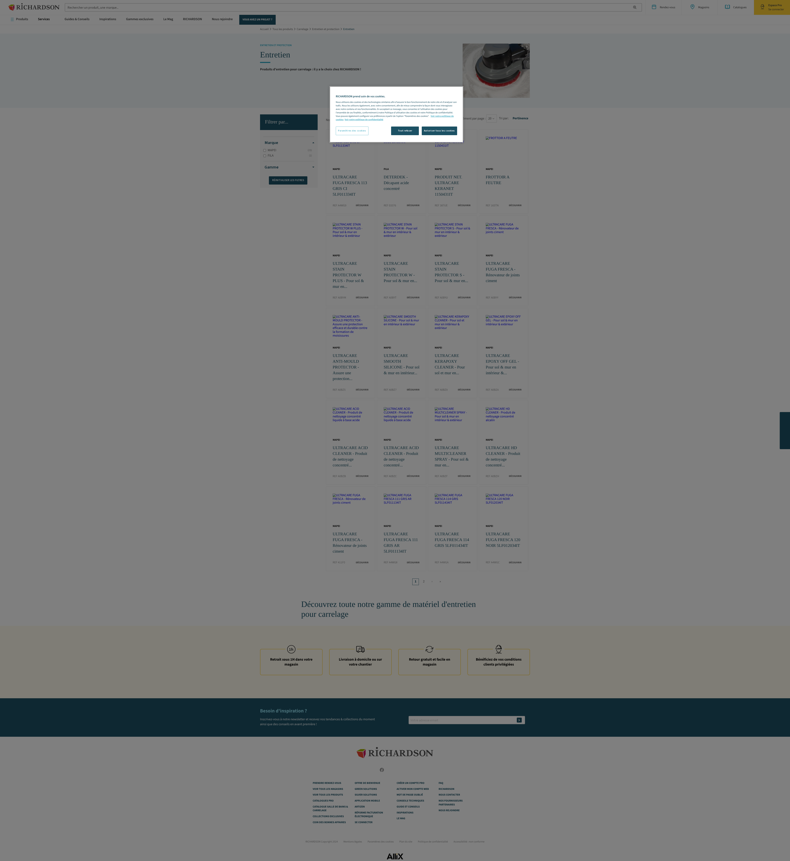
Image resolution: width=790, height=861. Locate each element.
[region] (396, 114)
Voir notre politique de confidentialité (364, 119)
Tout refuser (405, 130)
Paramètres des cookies (352, 130)
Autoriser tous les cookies (439, 130)
